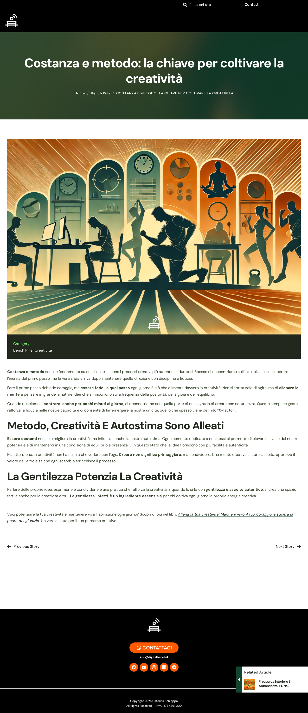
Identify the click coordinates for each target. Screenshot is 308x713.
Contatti (251, 4)
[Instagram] (154, 667)
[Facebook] (133, 667)
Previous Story (26, 546)
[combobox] (210, 4)
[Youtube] (144, 667)
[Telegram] (174, 667)
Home (80, 93)
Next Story (285, 546)
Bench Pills (100, 93)
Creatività (43, 350)
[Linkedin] (164, 667)
